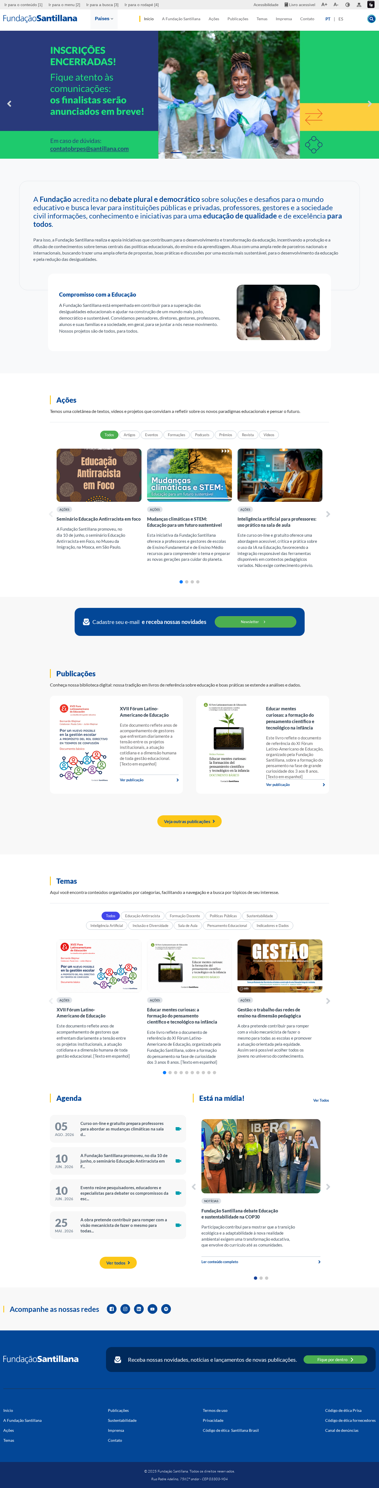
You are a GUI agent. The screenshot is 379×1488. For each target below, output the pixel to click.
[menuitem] (24, 4)
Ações (214, 18)
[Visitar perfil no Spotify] (166, 1309)
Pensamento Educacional (227, 925)
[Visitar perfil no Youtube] (152, 1309)
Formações (176, 435)
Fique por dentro (332, 1359)
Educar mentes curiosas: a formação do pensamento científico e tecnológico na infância (182, 1015)
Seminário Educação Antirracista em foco (99, 518)
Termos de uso (215, 1410)
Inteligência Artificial (106, 925)
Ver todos (115, 1262)
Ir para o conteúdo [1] (23, 4)
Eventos (151, 435)
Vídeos (269, 435)
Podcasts (202, 435)
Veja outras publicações (187, 821)
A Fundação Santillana (181, 18)
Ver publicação (131, 780)
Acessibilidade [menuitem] (266, 4)
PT (327, 18)
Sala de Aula (188, 925)
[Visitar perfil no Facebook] (112, 1309)
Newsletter (250, 622)
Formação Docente (185, 916)
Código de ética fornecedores (350, 1420)
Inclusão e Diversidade (150, 925)
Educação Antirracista (142, 916)
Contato (307, 18)
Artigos (129, 435)
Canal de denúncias (341, 1430)
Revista (248, 435)
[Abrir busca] (371, 19)
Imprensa (284, 18)
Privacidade (213, 1420)
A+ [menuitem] (324, 4)
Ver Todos (321, 1100)
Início (149, 18)
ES (340, 18)
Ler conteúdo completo (219, 1262)
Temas (262, 18)
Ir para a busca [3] (102, 4)
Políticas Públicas (223, 916)
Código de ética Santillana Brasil (231, 1430)
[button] (164, 152)
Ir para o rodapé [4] (142, 4)
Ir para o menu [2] (64, 4)
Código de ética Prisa (343, 1410)
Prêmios (225, 435)
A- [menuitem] (335, 4)
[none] (347, 4)
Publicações (238, 18)
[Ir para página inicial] (41, 1359)
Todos (109, 435)
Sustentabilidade (260, 916)
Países (102, 18)
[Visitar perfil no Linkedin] (139, 1309)
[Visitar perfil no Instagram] (125, 1309)
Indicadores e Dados (273, 925)
